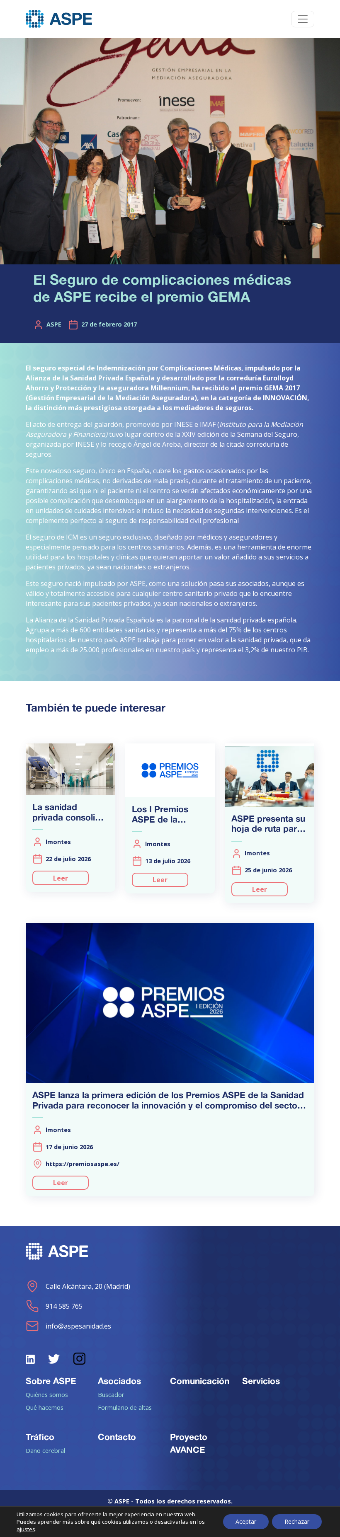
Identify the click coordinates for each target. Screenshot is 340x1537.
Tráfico (40, 1436)
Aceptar (246, 1521)
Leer (60, 878)
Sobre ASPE (51, 1380)
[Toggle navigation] (302, 19)
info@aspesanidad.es (78, 1326)
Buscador (111, 1394)
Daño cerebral (45, 1450)
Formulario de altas (125, 1407)
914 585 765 (64, 1306)
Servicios (261, 1380)
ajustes (26, 1529)
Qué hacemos (44, 1407)
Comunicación (199, 1380)
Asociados (119, 1380)
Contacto (117, 1436)
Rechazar (296, 1521)
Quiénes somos (47, 1394)
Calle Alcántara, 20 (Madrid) (88, 1286)
